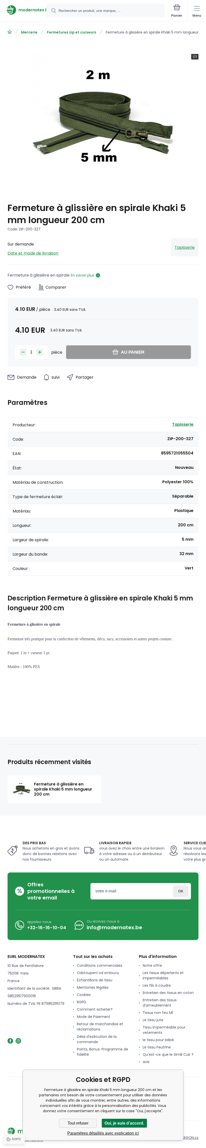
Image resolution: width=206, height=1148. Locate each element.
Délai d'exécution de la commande (97, 1039)
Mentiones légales (93, 987)
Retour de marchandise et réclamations (100, 1026)
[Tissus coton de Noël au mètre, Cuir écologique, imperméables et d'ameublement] (10, 32)
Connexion (180, 891)
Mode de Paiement (93, 1016)
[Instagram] (18, 1041)
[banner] (23, 10)
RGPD (81, 1002)
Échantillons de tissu (94, 980)
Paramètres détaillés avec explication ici (103, 1133)
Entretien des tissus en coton (168, 992)
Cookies (84, 994)
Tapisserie (185, 247)
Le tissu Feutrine (157, 1047)
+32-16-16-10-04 (46, 927)
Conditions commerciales (99, 965)
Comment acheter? (95, 1009)
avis (146, 1061)
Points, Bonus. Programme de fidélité (102, 1052)
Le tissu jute (153, 1019)
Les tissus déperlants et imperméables (163, 975)
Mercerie (29, 32)
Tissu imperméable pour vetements (164, 1030)
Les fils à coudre (157, 985)
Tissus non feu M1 (158, 1012)
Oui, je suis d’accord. (124, 1123)
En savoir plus (82, 275)
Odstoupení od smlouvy (98, 972)
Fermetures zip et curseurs (71, 32)
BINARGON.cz (187, 1137)
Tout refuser (78, 1123)
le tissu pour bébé (158, 1039)
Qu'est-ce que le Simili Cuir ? (168, 1054)
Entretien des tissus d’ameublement (160, 1003)
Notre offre (152, 965)
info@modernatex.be (114, 927)
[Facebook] (10, 1041)
